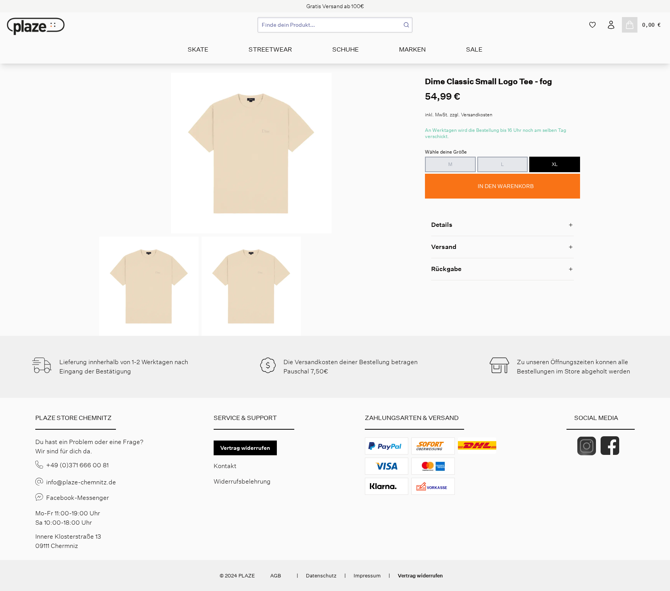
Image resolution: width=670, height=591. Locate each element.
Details (441, 224)
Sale (474, 49)
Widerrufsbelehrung (242, 481)
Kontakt (225, 466)
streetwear (270, 49)
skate (198, 49)
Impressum (367, 575)
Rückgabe (446, 269)
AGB (275, 575)
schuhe (345, 49)
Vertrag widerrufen (245, 447)
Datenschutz (321, 575)
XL (555, 164)
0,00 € (651, 25)
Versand (443, 247)
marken (412, 49)
